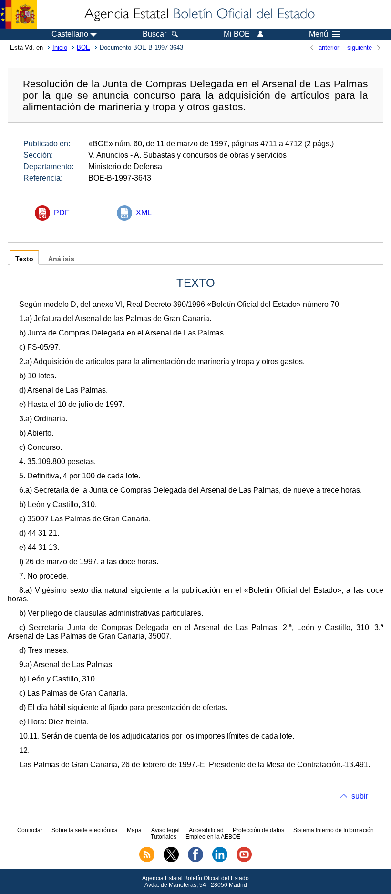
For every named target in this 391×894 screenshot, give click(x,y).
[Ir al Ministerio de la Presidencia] (18, 14)
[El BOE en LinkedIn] (219, 860)
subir (359, 796)
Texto (24, 259)
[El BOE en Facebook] (195, 860)
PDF (62, 213)
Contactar (29, 830)
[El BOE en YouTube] (244, 860)
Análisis (61, 259)
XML (144, 213)
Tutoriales (163, 836)
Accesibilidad (206, 830)
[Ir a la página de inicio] (199, 14)
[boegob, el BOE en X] (171, 860)
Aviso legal (165, 830)
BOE (83, 47)
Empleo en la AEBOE (212, 836)
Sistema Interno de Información (333, 830)
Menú (318, 34)
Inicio (59, 47)
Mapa (134, 830)
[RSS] (146, 860)
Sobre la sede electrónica (84, 830)
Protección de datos (258, 830)
